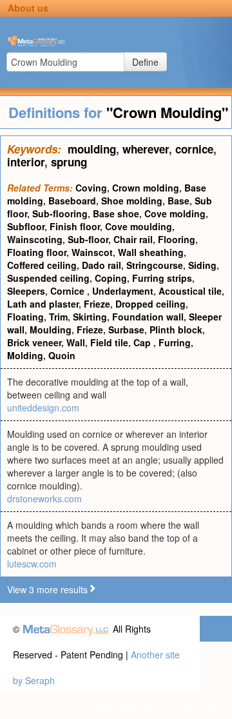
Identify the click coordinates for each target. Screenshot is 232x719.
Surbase (126, 329)
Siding (202, 265)
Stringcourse (154, 265)
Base (178, 200)
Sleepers (26, 290)
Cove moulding (138, 226)
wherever (145, 149)
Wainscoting (35, 239)
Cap (143, 342)
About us (28, 7)
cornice (194, 149)
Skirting (90, 316)
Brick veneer (34, 342)
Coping (111, 277)
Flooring (176, 239)
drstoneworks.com (44, 498)
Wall (75, 342)
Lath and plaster (43, 303)
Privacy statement (121, 706)
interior (25, 162)
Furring (175, 342)
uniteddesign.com (43, 407)
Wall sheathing (151, 252)
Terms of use (192, 706)
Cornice (68, 290)
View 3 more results (47, 589)
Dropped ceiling (150, 303)
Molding (25, 355)
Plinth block (176, 329)
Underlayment (122, 290)
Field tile (109, 342)
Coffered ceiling (42, 265)
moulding (92, 149)
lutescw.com (32, 563)
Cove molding (175, 213)
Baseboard (72, 200)
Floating (25, 316)
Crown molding (145, 187)
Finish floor (75, 226)
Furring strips (162, 277)
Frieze (97, 303)
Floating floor (36, 252)
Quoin (61, 355)
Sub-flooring (60, 213)
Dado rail (101, 265)
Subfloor (25, 226)
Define (145, 61)
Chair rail (133, 239)
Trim (58, 316)
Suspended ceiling (48, 277)
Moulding (51, 329)
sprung (69, 162)
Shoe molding (131, 200)
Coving (91, 187)
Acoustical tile (190, 290)
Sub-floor (88, 239)
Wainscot (92, 252)
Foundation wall (148, 316)
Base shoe (116, 213)
